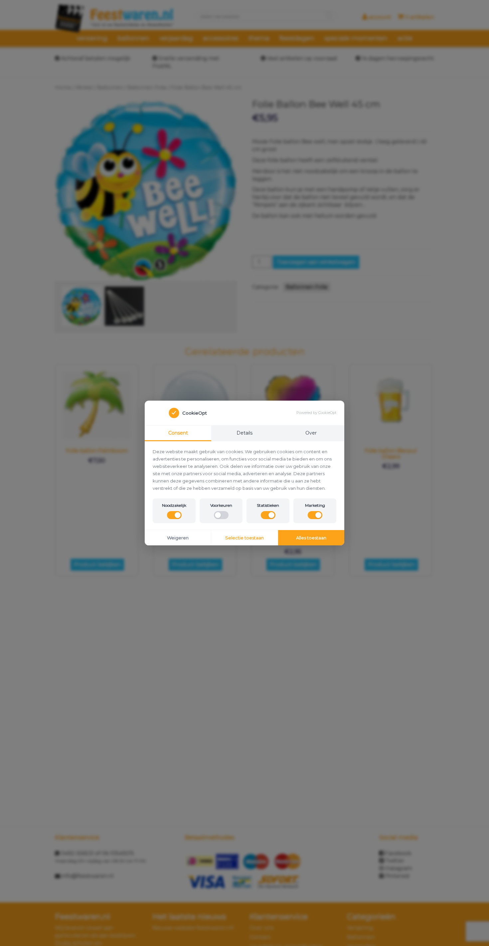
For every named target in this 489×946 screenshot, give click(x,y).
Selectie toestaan (244, 537)
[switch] (174, 515)
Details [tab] (244, 433)
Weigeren (178, 537)
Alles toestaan (311, 537)
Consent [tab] (178, 433)
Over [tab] (311, 433)
